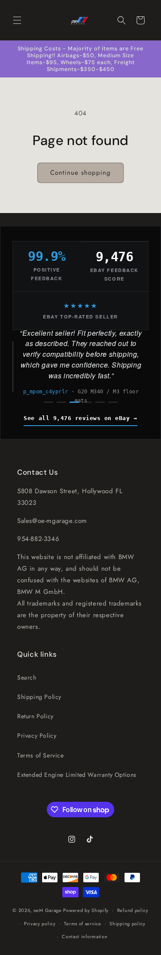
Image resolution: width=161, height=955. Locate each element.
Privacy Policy (36, 735)
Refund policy (133, 910)
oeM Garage (47, 910)
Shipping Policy (39, 696)
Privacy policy (40, 923)
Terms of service (82, 923)
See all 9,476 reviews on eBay (77, 418)
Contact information (84, 936)
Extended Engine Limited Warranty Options (77, 774)
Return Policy (35, 716)
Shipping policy (127, 923)
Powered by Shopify (86, 910)
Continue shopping (80, 172)
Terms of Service (40, 755)
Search (26, 677)
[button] (17, 20)
